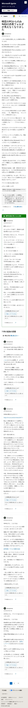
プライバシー (8, 699)
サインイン (24, 16)
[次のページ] (18, 683)
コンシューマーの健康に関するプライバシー (11, 701)
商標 (15, 703)
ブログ (20, 697)
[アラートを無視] (25, 2)
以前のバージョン (13, 697)
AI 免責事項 (4, 697)
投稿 (2, 699)
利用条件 (3, 703)
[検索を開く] (19, 16)
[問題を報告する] (3, 210)
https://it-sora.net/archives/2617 (13, 417)
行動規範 (9, 703)
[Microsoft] (14, 16)
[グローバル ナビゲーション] (1, 16)
